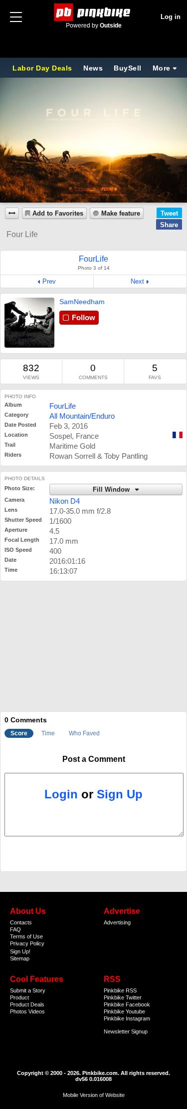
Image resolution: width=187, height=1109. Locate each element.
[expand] (12, 213)
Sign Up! (20, 951)
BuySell (128, 68)
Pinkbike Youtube (124, 1011)
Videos (36, 1011)
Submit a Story (27, 990)
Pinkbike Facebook (127, 1004)
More (162, 68)
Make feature (120, 213)
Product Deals (27, 1004)
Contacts (21, 922)
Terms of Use (26, 936)
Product (19, 997)
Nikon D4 (64, 501)
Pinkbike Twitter (123, 997)
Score (18, 733)
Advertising (117, 922)
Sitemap (19, 958)
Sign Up (120, 794)
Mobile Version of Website (94, 1095)
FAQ (15, 929)
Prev (49, 281)
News (93, 68)
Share (169, 225)
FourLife (62, 406)
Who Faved (84, 733)
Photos (18, 1011)
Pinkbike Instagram (127, 1018)
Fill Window (112, 489)
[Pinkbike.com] (93, 12)
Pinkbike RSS (120, 990)
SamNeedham (82, 302)
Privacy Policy (27, 943)
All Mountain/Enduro (82, 416)
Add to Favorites (57, 213)
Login (61, 794)
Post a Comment (93, 759)
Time (48, 733)
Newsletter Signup (126, 1031)
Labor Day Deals (43, 68)
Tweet (169, 213)
